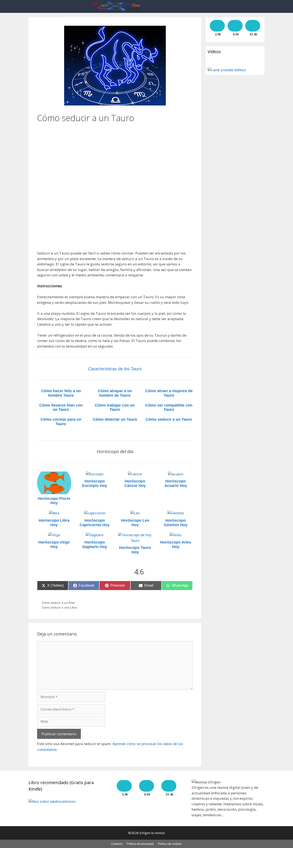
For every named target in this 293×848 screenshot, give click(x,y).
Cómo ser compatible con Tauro (168, 407)
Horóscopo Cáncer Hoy (135, 483)
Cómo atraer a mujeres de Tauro (169, 393)
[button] (184, 6)
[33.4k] (252, 26)
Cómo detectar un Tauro (115, 419)
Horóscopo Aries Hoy (175, 544)
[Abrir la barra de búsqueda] (197, 6)
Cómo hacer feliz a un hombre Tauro (61, 393)
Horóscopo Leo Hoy (135, 522)
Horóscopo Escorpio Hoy (94, 483)
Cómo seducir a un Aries (58, 602)
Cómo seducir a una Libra (59, 607)
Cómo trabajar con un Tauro (115, 407)
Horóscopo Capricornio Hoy (95, 522)
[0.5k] (235, 26)
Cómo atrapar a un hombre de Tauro (115, 393)
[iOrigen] (117, 6)
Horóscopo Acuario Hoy (175, 483)
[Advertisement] (115, 153)
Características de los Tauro (115, 368)
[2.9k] (217, 26)
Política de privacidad (140, 843)
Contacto (116, 843)
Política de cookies (170, 843)
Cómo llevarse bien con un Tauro (61, 407)
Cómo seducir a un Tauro (169, 419)
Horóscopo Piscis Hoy (54, 500)
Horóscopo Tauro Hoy (135, 549)
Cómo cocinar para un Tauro (61, 421)
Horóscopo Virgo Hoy (54, 544)
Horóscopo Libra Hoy (54, 522)
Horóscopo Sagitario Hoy (94, 544)
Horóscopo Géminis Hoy (175, 522)
